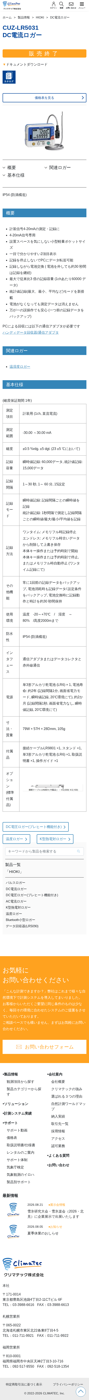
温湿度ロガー (20, 366)
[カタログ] (9, 79)
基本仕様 (16, 175)
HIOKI (40, 17)
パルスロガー (15, 882)
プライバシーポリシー (68, 1384)
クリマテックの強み (66, 1089)
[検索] (78, 851)
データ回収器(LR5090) (22, 926)
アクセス (58, 1138)
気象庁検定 (15, 1167)
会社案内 (55, 1074)
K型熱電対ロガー (53, 839)
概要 (11, 167)
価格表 (12, 1138)
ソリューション (16, 1104)
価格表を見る (44, 98)
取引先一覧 (59, 1124)
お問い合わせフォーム (49, 1047)
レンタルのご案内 (20, 1152)
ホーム (7, 17)
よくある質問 (59, 1155)
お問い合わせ (59, 1165)
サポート (11, 1123)
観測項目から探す (20, 1081)
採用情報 (58, 1131)
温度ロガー (14, 839)
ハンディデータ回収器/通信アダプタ (31, 332)
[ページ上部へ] (81, 1392)
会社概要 (58, 1081)
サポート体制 (17, 1160)
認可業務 (58, 1146)
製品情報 (24, 17)
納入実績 (58, 1116)
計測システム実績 (18, 1113)
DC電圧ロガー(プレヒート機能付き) (34, 827)
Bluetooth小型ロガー (20, 920)
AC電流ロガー (16, 901)
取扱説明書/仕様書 (21, 1145)
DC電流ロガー (16, 889)
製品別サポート (19, 1182)
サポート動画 (17, 1130)
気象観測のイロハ (20, 1174)
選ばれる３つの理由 (66, 1096)
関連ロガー (60, 167)
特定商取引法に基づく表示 (24, 1384)
